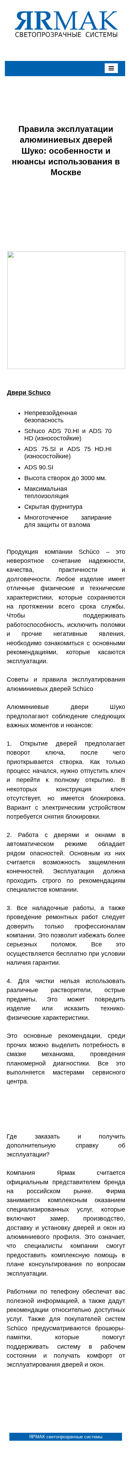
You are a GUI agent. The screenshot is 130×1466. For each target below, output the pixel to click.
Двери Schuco (29, 392)
